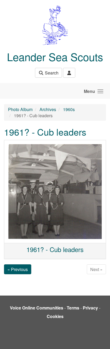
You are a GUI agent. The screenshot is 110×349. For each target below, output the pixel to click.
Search (51, 73)
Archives (48, 109)
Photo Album (20, 109)
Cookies (55, 316)
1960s (69, 109)
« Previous (17, 269)
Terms (73, 308)
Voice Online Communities (36, 308)
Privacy (90, 308)
